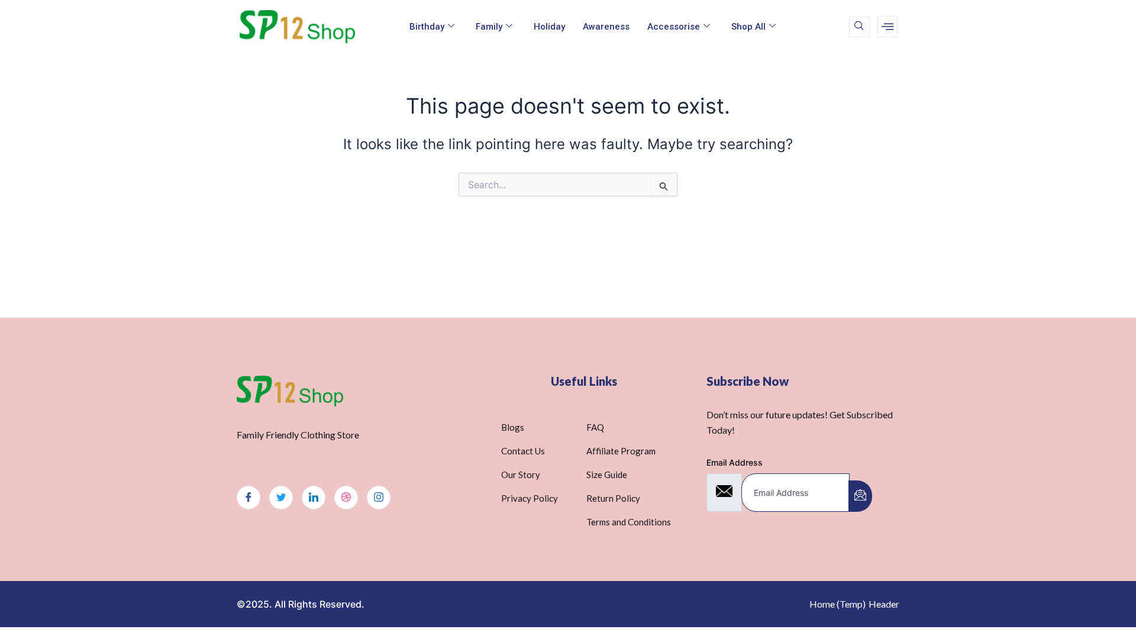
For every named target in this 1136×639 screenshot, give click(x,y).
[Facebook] (248, 497)
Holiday (549, 26)
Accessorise (673, 26)
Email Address (734, 462)
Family (489, 26)
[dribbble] (346, 497)
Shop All (748, 26)
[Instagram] (378, 497)
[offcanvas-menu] (887, 26)
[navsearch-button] (859, 27)
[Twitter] (281, 497)
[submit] (860, 496)
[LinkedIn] (313, 497)
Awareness (606, 26)
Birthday (426, 26)
